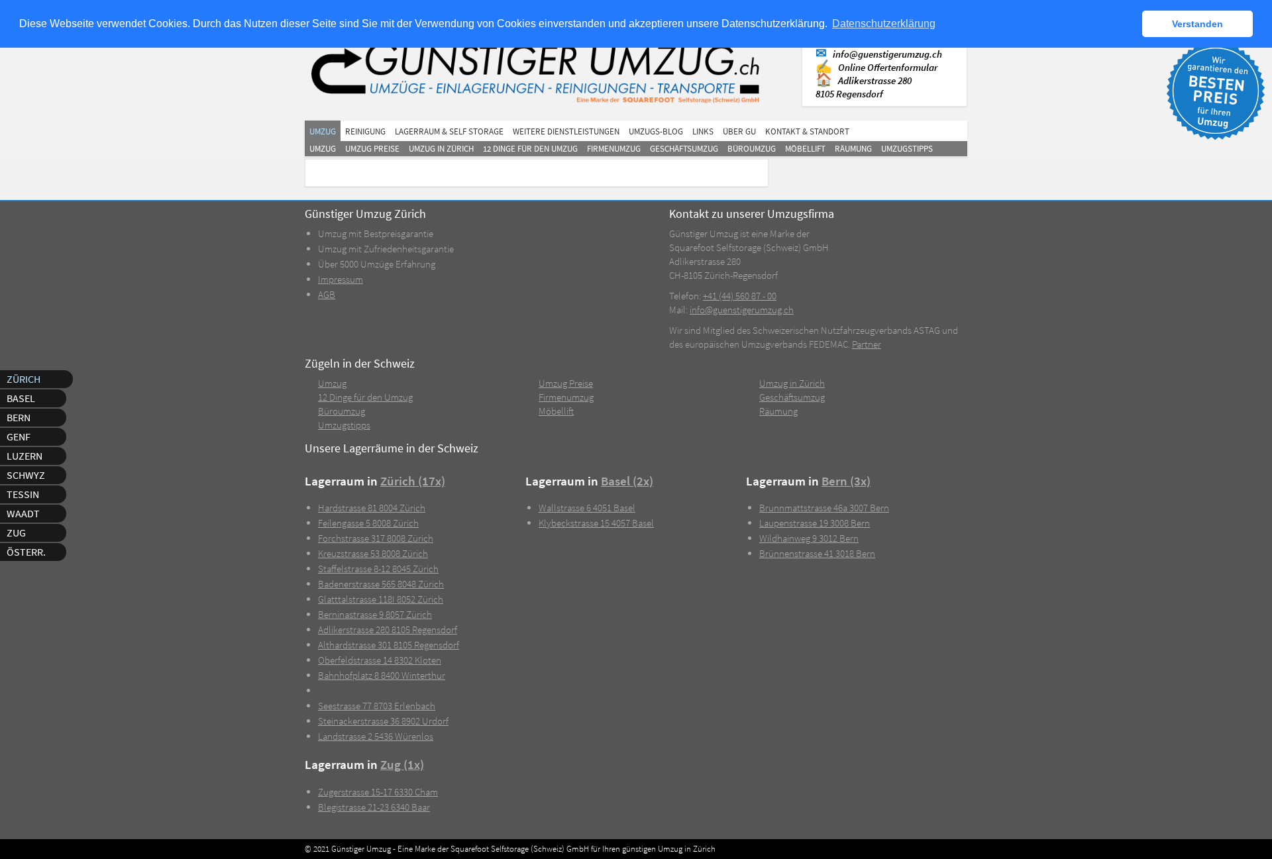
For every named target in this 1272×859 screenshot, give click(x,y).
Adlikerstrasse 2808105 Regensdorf (864, 87)
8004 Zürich (371, 507)
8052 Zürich (380, 599)
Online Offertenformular (887, 67)
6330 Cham (378, 791)
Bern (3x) (846, 481)
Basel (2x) (627, 481)
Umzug (322, 131)
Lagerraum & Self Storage (449, 131)
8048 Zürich (381, 584)
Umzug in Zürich (441, 148)
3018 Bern (817, 553)
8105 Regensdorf (387, 629)
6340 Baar (374, 807)
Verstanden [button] (1197, 24)
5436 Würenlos (375, 736)
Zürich (23, 378)
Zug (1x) (402, 764)
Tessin (23, 494)
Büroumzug (751, 148)
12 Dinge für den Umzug (530, 148)
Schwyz (26, 474)
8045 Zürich (378, 568)
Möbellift (805, 148)
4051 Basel (587, 507)
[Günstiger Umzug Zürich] (541, 71)
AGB (326, 294)
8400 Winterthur (381, 675)
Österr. (26, 551)
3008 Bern (814, 523)
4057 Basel (596, 523)
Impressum (340, 279)
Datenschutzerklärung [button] (883, 23)
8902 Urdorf (383, 721)
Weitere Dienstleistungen (566, 131)
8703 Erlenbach (376, 705)
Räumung (853, 148)
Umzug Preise (372, 148)
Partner (866, 344)
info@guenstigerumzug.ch (887, 54)
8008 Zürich (368, 523)
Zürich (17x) (412, 481)
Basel (21, 398)
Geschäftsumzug (684, 148)
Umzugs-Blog (656, 131)
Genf (18, 436)
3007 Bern (824, 507)
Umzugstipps (907, 148)
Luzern (24, 455)
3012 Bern (809, 538)
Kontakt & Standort (807, 131)
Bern (18, 417)
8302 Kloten (379, 660)
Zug (16, 532)
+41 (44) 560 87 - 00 (739, 295)
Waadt (23, 513)
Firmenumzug (614, 148)
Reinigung (365, 131)
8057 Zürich (375, 614)
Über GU (739, 131)
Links (703, 131)
